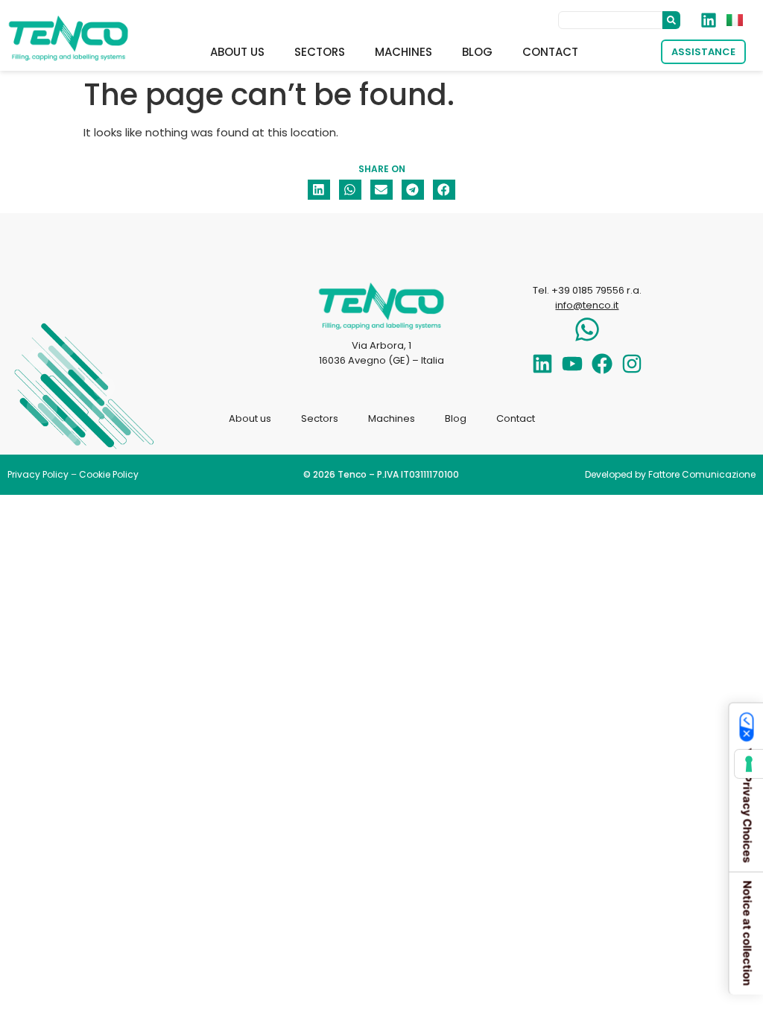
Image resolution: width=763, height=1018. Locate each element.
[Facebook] (602, 363)
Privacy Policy (38, 474)
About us (237, 52)
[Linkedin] (542, 363)
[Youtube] (572, 363)
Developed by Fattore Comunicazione (670, 474)
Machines (403, 52)
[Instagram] (631, 363)
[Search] (671, 20)
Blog (477, 52)
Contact (550, 52)
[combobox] (610, 20)
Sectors (319, 52)
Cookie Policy (109, 474)
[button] (319, 190)
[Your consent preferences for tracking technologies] (749, 764)
